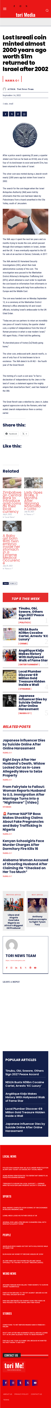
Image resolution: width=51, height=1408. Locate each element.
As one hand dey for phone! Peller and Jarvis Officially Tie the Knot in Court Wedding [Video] (23, 1262)
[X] (26, 6)
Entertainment (29, 664)
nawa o (13, 583)
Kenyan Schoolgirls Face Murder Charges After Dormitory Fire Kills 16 (23, 845)
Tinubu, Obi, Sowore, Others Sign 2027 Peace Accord (31, 613)
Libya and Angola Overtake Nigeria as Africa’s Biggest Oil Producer (13, 921)
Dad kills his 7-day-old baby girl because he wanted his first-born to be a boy (25, 1341)
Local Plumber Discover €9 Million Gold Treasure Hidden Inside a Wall (32, 678)
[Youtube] (35, 965)
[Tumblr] (21, 965)
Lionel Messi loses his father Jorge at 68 (20, 1216)
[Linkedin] (16, 965)
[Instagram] (20, 6)
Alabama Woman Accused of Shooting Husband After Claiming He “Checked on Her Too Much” (25, 866)
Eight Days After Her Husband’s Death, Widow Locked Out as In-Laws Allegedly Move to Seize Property (24, 767)
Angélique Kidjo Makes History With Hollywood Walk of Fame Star (33, 655)
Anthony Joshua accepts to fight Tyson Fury (37, 920)
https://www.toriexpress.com (15, 960)
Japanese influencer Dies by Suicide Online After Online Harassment (33, 702)
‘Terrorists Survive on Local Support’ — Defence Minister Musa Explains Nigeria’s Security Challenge (24, 1184)
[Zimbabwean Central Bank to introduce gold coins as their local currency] (12, 482)
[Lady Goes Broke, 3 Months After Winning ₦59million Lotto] (33, 482)
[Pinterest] (18, 113)
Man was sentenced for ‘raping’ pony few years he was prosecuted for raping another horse (24, 1301)
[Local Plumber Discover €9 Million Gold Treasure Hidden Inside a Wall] (9, 676)
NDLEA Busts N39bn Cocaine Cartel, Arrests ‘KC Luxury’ (33, 634)
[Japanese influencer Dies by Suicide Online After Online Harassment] (9, 700)
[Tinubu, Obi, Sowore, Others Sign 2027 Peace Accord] (9, 613)
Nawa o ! (25, 713)
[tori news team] (5, 89)
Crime (23, 644)
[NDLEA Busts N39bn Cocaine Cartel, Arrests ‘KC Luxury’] (9, 634)
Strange (25, 689)
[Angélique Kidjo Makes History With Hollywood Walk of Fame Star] (9, 655)
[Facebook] (14, 6)
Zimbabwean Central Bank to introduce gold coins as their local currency (12, 502)
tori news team (25, 89)
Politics (25, 622)
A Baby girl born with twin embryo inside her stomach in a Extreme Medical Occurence (11, 549)
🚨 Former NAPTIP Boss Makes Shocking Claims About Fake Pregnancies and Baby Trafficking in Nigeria (23, 822)
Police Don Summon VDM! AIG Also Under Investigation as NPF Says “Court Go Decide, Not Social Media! (25, 1168)
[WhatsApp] (24, 113)
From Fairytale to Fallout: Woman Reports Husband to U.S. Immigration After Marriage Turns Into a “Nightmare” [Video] (24, 794)
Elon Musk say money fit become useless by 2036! (23, 1254)
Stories (7, 807)
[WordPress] (30, 965)
